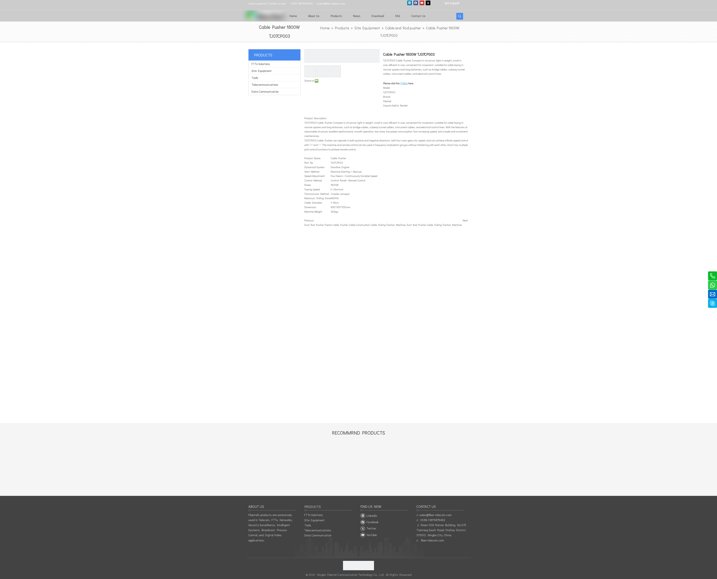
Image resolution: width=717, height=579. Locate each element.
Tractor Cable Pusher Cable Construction (347, 225)
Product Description (315, 118)
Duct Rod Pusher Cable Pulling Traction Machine (434, 225)
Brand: (387, 96)
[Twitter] (428, 2)
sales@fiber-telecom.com (435, 515)
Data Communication (265, 91)
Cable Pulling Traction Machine (388, 225)
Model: (386, 87)
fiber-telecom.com (432, 540)
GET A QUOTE (452, 3)
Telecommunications (265, 85)
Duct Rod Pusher (314, 225)
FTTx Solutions (261, 64)
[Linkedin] (409, 2)
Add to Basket (400, 105)
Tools (255, 78)
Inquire (387, 105)
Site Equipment (262, 71)
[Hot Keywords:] (459, 16)
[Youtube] (422, 2)
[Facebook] (415, 2)
